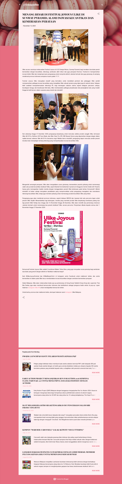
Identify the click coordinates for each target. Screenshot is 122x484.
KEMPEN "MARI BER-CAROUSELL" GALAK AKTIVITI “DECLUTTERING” (53, 430)
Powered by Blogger (62, 479)
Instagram (68, 292)
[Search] (102, 5)
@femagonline (31, 4)
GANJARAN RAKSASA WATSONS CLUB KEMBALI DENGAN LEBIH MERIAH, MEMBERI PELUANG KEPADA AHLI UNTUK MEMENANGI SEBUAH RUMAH (58, 453)
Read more (96, 372)
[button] (98, 14)
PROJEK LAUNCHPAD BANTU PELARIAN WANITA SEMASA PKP (49, 356)
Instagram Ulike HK (34, 287)
